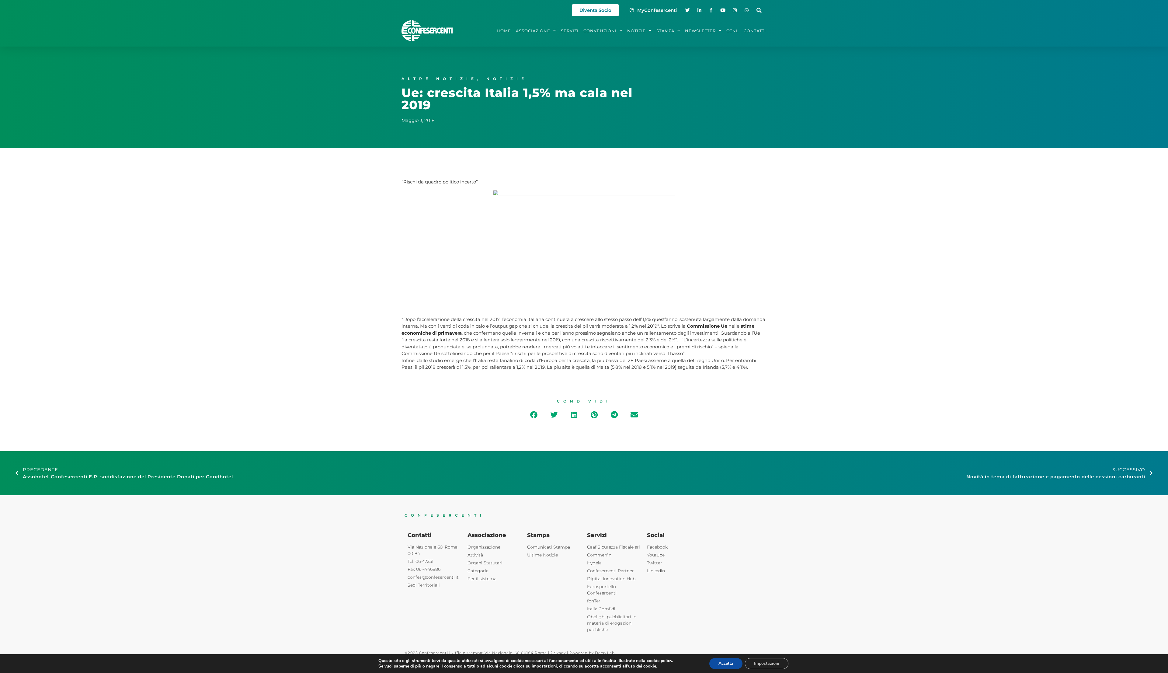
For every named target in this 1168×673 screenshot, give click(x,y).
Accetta (725, 663)
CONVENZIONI (600, 30)
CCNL (732, 30)
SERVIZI (570, 30)
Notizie (506, 78)
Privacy (558, 652)
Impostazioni (766, 663)
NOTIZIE (636, 30)
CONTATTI (755, 30)
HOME (504, 30)
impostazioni (544, 666)
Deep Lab (605, 652)
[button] (759, 10)
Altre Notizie (439, 78)
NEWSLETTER (700, 30)
